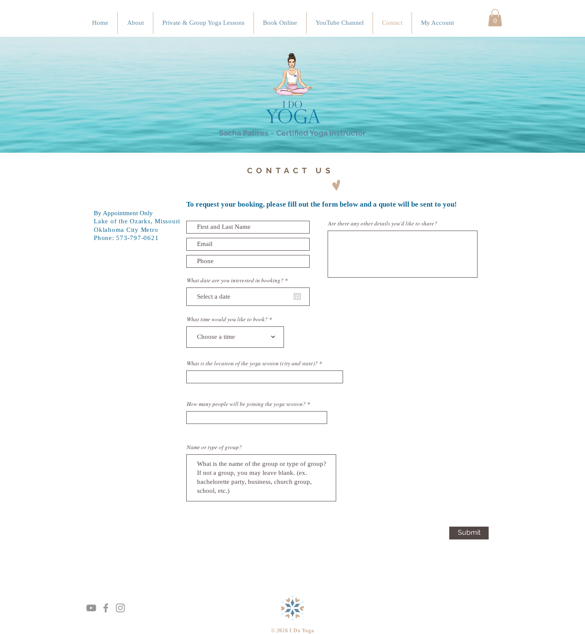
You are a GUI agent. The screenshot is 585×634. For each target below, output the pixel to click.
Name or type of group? (214, 447)
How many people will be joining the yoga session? (246, 404)
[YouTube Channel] (91, 608)
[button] (495, 18)
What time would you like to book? (227, 319)
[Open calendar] (297, 296)
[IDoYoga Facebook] (106, 608)
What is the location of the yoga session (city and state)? (252, 363)
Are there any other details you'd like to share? (382, 223)
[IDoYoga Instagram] (120, 608)
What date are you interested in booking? (238, 280)
